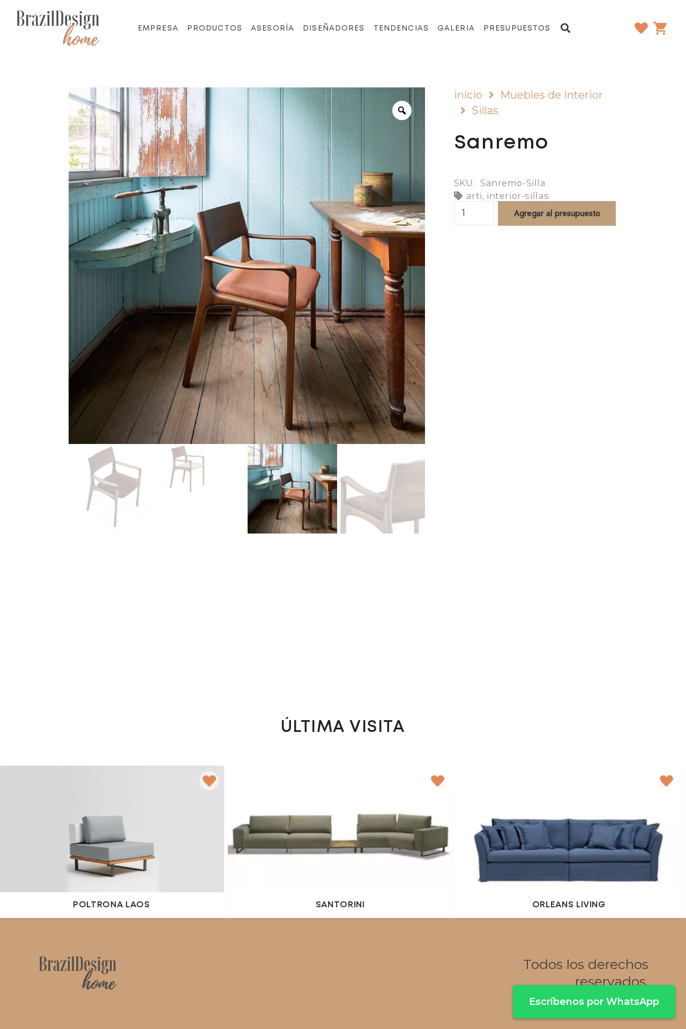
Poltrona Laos (71, 905)
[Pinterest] (357, 973)
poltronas (260, 787)
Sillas (485, 110)
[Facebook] (299, 973)
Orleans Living (528, 905)
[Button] (300, 840)
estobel (214, 787)
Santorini (300, 905)
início (468, 94)
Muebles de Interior (551, 94)
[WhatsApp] (386, 973)
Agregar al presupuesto (557, 213)
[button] (566, 27)
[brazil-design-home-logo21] (57, 28)
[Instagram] (328, 973)
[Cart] (660, 27)
